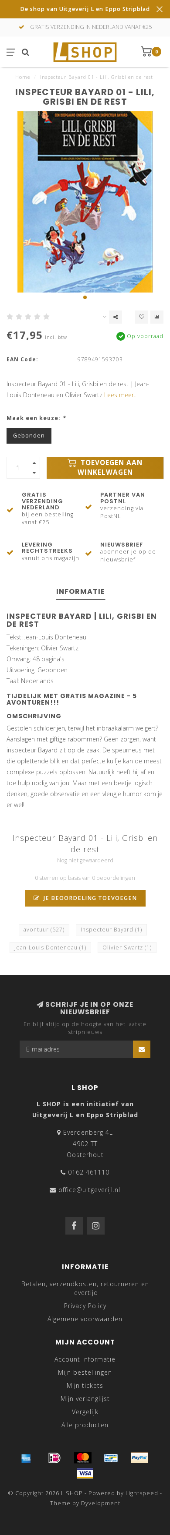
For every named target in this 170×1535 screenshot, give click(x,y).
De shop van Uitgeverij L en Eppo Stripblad (85, 9)
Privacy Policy (85, 1306)
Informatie (80, 591)
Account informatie (85, 1359)
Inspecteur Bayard (111, 929)
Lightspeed (142, 1493)
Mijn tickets (85, 1385)
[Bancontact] (111, 1457)
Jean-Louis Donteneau (50, 947)
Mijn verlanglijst (85, 1398)
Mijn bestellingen (85, 1372)
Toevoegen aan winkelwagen (110, 467)
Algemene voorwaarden (85, 1319)
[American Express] (26, 1457)
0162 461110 (88, 1172)
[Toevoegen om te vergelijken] (156, 317)
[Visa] (85, 1473)
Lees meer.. (120, 395)
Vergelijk (85, 1412)
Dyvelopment (100, 1503)
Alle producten (85, 1425)
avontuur (44, 929)
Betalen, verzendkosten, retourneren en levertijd (85, 1288)
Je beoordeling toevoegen (89, 898)
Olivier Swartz (127, 947)
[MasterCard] (83, 1457)
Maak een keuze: (36, 418)
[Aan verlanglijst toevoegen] (141, 317)
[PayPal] (139, 1457)
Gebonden (29, 435)
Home (22, 77)
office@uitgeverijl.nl (89, 1190)
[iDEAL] (54, 1457)
